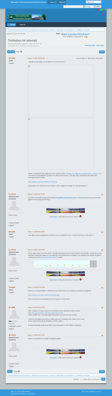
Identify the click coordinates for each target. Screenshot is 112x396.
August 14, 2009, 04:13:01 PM (36, 287)
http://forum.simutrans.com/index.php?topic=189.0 (45, 313)
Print (102, 52)
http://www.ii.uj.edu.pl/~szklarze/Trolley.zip (42, 182)
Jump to (76, 379)
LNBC (13, 307)
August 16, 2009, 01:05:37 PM (36, 307)
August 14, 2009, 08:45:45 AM (36, 231)
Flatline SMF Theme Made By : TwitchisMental (23, 393)
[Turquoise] (105, 10)
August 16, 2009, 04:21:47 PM (36, 335)
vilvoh (13, 194)
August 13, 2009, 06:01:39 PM (36, 194)
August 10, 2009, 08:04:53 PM (36, 58)
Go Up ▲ (98, 391)
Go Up (10, 371)
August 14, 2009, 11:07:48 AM (36, 249)
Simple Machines (25, 391)
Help (83, 391)
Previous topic (90, 45)
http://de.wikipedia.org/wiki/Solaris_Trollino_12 (84, 173)
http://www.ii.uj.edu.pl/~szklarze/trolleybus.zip (44, 295)
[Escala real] (9, 220)
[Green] (102, 10)
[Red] (98, 10)
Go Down (11, 51)
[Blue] (100, 10)
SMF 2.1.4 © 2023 (15, 391)
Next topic (100, 45)
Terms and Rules (90, 391)
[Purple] (103, 10)
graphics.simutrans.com (48, 257)
